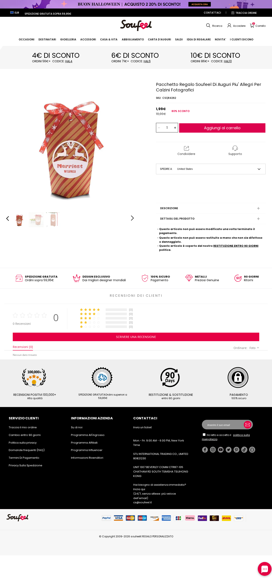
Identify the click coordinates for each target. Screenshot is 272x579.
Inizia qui (139, 489)
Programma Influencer (86, 450)
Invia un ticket (142, 427)
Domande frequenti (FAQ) (27, 450)
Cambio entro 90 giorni (25, 435)
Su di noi (76, 427)
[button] (213, 25)
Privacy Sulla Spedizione (25, 465)
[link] (26, 39)
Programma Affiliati (84, 443)
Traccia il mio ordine (23, 427)
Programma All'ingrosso (88, 435)
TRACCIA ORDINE (246, 13)
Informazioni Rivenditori (87, 458)
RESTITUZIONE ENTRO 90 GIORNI (235, 246)
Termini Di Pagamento (24, 458)
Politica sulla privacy (23, 443)
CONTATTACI (212, 12)
